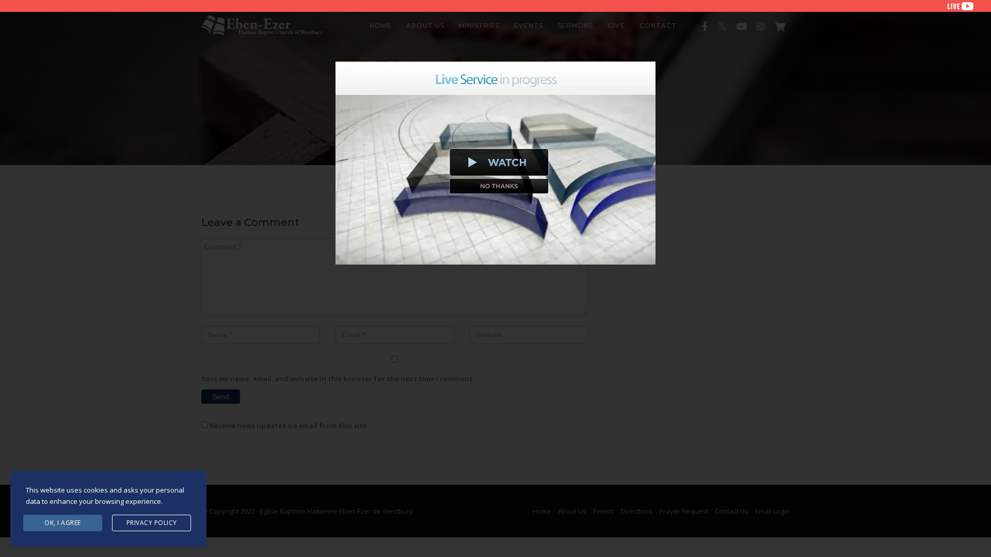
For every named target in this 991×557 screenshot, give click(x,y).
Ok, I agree (62, 522)
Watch (499, 162)
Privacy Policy (151, 522)
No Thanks (499, 186)
